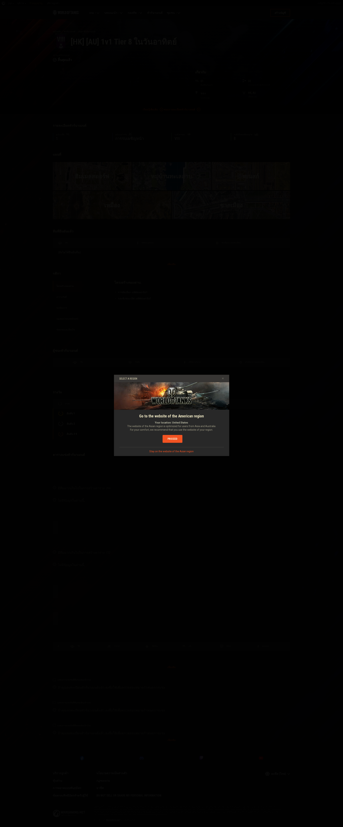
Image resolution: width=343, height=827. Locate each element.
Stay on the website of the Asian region (171, 451)
